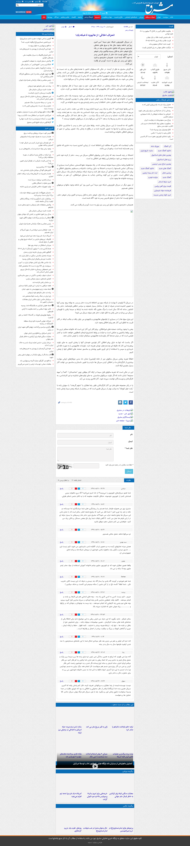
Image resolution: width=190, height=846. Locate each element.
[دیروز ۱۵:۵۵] (95, 716)
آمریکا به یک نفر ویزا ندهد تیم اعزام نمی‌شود (71, 795)
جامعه (80, 17)
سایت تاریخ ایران (147, 150)
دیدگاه (56, 17)
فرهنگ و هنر (88, 17)
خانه (171, 17)
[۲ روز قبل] (69, 743)
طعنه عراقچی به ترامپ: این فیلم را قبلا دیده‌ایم (35, 285)
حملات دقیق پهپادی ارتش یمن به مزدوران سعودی (34, 112)
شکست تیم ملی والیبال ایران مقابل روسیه (36, 259)
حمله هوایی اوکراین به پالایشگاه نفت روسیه (36, 305)
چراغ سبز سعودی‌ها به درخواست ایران (157, 120)
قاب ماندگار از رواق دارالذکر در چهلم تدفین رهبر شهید (35, 356)
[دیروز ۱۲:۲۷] (69, 716)
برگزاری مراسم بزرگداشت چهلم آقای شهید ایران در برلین (35, 328)
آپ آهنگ (167, 146)
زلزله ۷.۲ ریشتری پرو (43, 167)
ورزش (141, 17)
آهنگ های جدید (165, 168)
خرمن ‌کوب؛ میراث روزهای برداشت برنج (37, 133)
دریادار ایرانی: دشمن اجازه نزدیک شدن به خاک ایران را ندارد (36, 344)
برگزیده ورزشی (127, 771)
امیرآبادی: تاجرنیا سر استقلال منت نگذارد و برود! (34, 115)
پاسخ (61, 488)
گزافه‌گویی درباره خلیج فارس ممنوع (39, 122)
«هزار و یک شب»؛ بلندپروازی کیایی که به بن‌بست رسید (157, 106)
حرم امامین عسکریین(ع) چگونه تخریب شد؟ (36, 42)
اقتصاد (73, 17)
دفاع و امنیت (118, 17)
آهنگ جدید (167, 177)
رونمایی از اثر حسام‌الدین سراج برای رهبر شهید (154, 110)
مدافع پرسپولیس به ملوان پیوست (39, 45)
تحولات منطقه (150, 17)
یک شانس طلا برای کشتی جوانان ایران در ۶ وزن (34, 262)
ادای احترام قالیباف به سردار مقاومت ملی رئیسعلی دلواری (38, 56)
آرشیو (37, 2)
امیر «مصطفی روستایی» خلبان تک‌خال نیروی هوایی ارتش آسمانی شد (36, 97)
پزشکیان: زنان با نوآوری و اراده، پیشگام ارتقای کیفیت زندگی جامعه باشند (36, 200)
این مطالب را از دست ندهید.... (121, 704)
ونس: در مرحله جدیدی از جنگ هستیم (38, 102)
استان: (169, 56)
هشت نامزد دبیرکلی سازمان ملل (40, 89)
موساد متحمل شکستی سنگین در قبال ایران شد (35, 255)
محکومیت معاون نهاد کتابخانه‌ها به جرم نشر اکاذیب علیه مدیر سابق (157, 125)
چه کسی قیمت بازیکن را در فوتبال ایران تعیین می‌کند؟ (36, 162)
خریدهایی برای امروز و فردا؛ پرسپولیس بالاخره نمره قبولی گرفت (97, 796)
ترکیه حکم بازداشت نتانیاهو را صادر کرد (122, 728)
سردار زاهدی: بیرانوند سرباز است (39, 180)
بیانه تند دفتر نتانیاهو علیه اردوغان (39, 86)
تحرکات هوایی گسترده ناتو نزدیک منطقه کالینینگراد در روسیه (38, 322)
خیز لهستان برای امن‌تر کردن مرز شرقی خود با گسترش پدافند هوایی (36, 144)
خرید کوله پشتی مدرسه (162, 195)
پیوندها (49, 17)
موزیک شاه (155, 146)
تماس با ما (28, 2)
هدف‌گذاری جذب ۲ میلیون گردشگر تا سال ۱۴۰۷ (34, 248)
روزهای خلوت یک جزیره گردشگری (73, 830)
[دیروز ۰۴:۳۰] (95, 743)
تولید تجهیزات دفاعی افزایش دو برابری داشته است (36, 188)
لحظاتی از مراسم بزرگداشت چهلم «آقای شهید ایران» (36, 219)
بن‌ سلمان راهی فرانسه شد (41, 282)
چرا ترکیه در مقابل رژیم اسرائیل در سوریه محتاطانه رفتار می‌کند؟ (38, 156)
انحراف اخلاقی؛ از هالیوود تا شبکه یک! (95, 35)
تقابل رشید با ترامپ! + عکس (161, 133)
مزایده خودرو (153, 177)
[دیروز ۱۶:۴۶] (120, 716)
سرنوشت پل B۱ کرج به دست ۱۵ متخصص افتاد (35, 266)
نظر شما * (129, 448)
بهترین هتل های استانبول (161, 155)
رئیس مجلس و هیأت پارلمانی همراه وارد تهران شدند (36, 81)
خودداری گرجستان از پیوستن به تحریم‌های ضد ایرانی (36, 50)
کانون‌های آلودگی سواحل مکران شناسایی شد (35, 170)
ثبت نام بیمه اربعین (150, 172)
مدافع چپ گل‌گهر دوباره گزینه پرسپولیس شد (35, 360)
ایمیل (130, 441)
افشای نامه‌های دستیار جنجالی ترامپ (38, 279)
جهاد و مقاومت (107, 17)
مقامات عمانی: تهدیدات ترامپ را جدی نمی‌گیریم (34, 364)
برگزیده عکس (128, 805)
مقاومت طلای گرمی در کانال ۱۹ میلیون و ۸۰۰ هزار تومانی (156, 32)
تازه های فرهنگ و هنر (164, 99)
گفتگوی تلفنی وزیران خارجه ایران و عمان (37, 252)
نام (131, 434)
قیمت (171, 26)
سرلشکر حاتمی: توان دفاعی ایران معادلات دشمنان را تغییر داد (37, 300)
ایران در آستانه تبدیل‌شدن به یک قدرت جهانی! (35, 119)
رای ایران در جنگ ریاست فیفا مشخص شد (36, 296)
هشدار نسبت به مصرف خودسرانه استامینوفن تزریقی (36, 138)
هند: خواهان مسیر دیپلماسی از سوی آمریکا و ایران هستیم (36, 231)
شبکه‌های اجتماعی (131, 17)
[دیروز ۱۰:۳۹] (120, 743)
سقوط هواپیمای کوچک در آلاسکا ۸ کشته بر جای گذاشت (35, 316)
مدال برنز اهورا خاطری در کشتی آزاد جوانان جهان (34, 214)
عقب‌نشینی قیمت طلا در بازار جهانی (158, 37)
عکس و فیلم (65, 17)
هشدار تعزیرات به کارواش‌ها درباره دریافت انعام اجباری (35, 175)
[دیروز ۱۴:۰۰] (120, 817)
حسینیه (97, 17)
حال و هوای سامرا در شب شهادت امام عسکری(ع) (95, 830)
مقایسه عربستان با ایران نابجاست (39, 93)
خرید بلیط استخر (164, 181)
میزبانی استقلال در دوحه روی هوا (39, 245)
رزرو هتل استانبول (164, 159)
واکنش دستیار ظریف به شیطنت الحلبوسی (36, 61)
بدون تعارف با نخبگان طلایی (41, 183)
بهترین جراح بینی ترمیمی (161, 164)
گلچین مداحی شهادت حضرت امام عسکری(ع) (35, 38)
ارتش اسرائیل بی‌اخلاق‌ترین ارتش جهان (37, 333)
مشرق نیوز (153, 7)
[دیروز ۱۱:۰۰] (95, 817)
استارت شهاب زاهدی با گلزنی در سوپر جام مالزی (34, 275)
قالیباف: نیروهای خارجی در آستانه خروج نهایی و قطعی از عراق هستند (35, 240)
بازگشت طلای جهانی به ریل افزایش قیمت (156, 47)
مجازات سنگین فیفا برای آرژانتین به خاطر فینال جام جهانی (121, 795)
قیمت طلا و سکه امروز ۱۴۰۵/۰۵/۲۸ (158, 40)
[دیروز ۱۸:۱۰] (120, 782)
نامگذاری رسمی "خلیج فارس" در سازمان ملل (36, 64)
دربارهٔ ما (19, 2)
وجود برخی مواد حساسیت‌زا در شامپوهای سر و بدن (36, 150)
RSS (43, 2)
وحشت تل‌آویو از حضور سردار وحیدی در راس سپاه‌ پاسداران (36, 69)
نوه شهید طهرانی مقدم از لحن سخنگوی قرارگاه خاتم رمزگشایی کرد (36, 75)
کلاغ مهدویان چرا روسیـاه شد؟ (160, 129)
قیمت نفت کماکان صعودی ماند (160, 44)
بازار (44, 17)
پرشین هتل (166, 172)
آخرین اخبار (49, 128)
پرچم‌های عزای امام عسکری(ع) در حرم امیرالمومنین (121, 830)
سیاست (165, 17)
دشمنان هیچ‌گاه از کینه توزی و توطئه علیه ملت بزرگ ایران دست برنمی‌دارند (36, 194)
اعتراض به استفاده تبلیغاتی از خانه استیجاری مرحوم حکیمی (156, 115)
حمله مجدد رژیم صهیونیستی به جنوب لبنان (36, 289)
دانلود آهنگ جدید (164, 150)
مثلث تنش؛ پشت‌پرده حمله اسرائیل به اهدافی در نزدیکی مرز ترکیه (70, 729)
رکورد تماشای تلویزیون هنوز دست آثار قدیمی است (156, 137)
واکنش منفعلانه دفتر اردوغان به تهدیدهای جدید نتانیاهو (35, 206)
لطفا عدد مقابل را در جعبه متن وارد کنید (119, 465)
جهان (159, 17)
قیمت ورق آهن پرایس (163, 186)
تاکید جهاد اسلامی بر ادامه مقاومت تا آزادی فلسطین (37, 310)
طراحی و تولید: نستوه (95, 842)
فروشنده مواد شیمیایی (162, 190)
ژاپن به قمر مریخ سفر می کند (96, 726)
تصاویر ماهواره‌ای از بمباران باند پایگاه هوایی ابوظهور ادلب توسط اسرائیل (102, 763)
